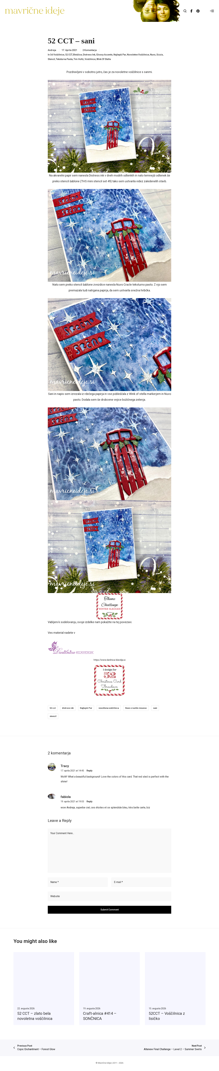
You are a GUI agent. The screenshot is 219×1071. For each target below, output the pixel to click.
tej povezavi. (124, 622)
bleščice (77, 54)
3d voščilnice (57, 54)
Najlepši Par (120, 54)
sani (155, 708)
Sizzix (159, 54)
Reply (89, 771)
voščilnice (90, 59)
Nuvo (153, 54)
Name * (54, 882)
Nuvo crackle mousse (136, 708)
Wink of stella (104, 59)
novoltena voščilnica (109, 708)
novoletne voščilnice (138, 54)
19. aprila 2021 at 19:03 (72, 801)
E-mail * (118, 882)
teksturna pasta (64, 59)
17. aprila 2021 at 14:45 (72, 771)
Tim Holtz (79, 59)
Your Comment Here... (62, 833)
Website (55, 896)
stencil (53, 716)
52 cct (53, 708)
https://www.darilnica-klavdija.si (110, 660)
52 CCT (68, 54)
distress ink (68, 708)
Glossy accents (104, 54)
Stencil (51, 59)
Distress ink (89, 54)
